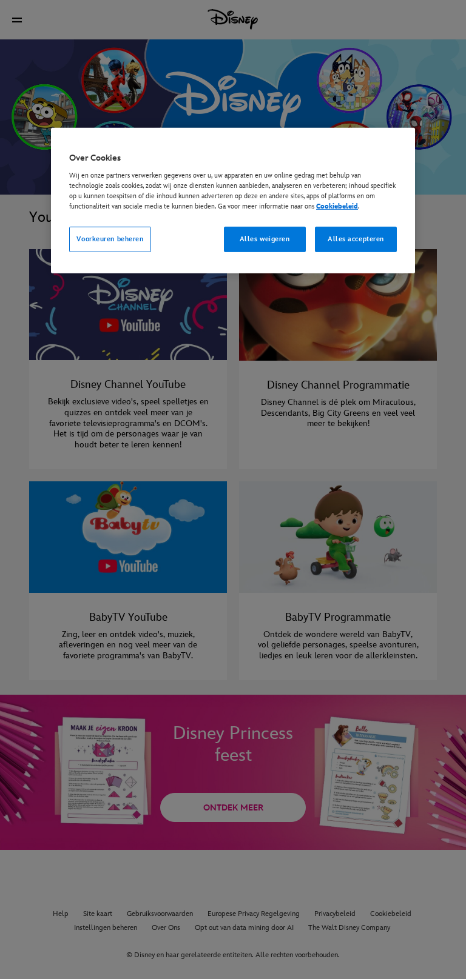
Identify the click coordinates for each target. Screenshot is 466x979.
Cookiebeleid (337, 206)
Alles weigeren (265, 239)
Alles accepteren (356, 239)
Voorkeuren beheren (109, 239)
